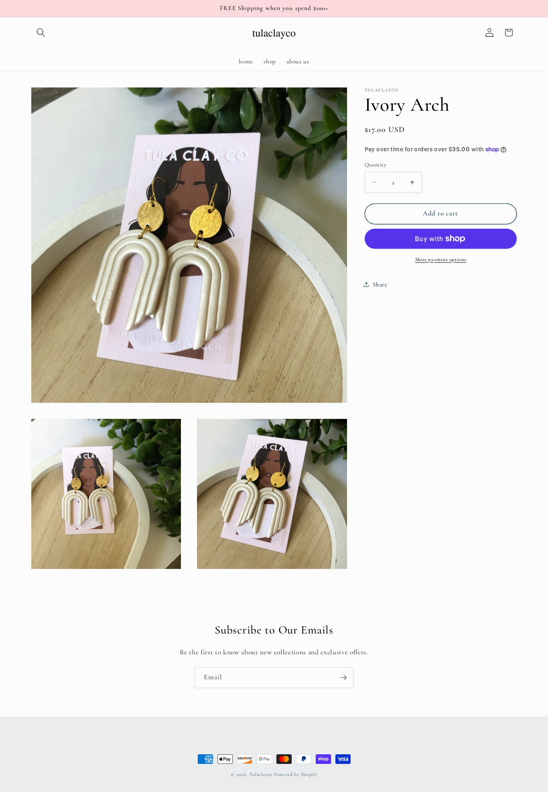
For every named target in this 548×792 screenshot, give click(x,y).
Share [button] (380, 284)
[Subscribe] (343, 677)
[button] (41, 32)
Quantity (376, 164)
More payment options (440, 259)
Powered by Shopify (295, 774)
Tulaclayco (260, 774)
